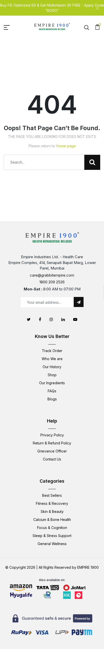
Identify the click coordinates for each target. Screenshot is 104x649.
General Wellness (52, 544)
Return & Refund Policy (52, 443)
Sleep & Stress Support (52, 535)
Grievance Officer (52, 451)
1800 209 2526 (52, 282)
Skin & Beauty (52, 511)
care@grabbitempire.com (52, 275)
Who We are (52, 359)
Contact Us (52, 459)
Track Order (52, 351)
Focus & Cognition (52, 527)
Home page (66, 146)
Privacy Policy (52, 435)
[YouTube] (75, 319)
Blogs (52, 399)
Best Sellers (52, 495)
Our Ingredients (52, 383)
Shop (52, 375)
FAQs (52, 391)
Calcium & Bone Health (52, 519)
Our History (52, 367)
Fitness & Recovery (52, 503)
